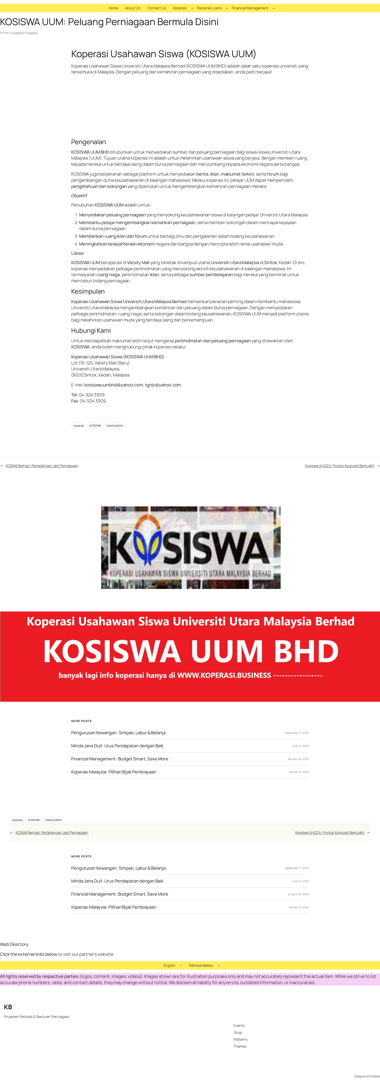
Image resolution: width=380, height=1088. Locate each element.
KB (8, 1006)
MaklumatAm (115, 425)
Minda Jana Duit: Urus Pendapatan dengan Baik (117, 745)
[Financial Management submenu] (274, 8)
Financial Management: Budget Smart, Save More (119, 758)
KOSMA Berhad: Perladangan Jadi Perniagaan (42, 465)
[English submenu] (181, 965)
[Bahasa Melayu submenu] (219, 965)
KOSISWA (95, 425)
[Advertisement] (190, 106)
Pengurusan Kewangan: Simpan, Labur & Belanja (118, 732)
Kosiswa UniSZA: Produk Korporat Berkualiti (339, 465)
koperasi (18, 32)
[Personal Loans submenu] (227, 8)
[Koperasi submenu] (192, 8)
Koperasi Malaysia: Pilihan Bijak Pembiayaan (113, 771)
